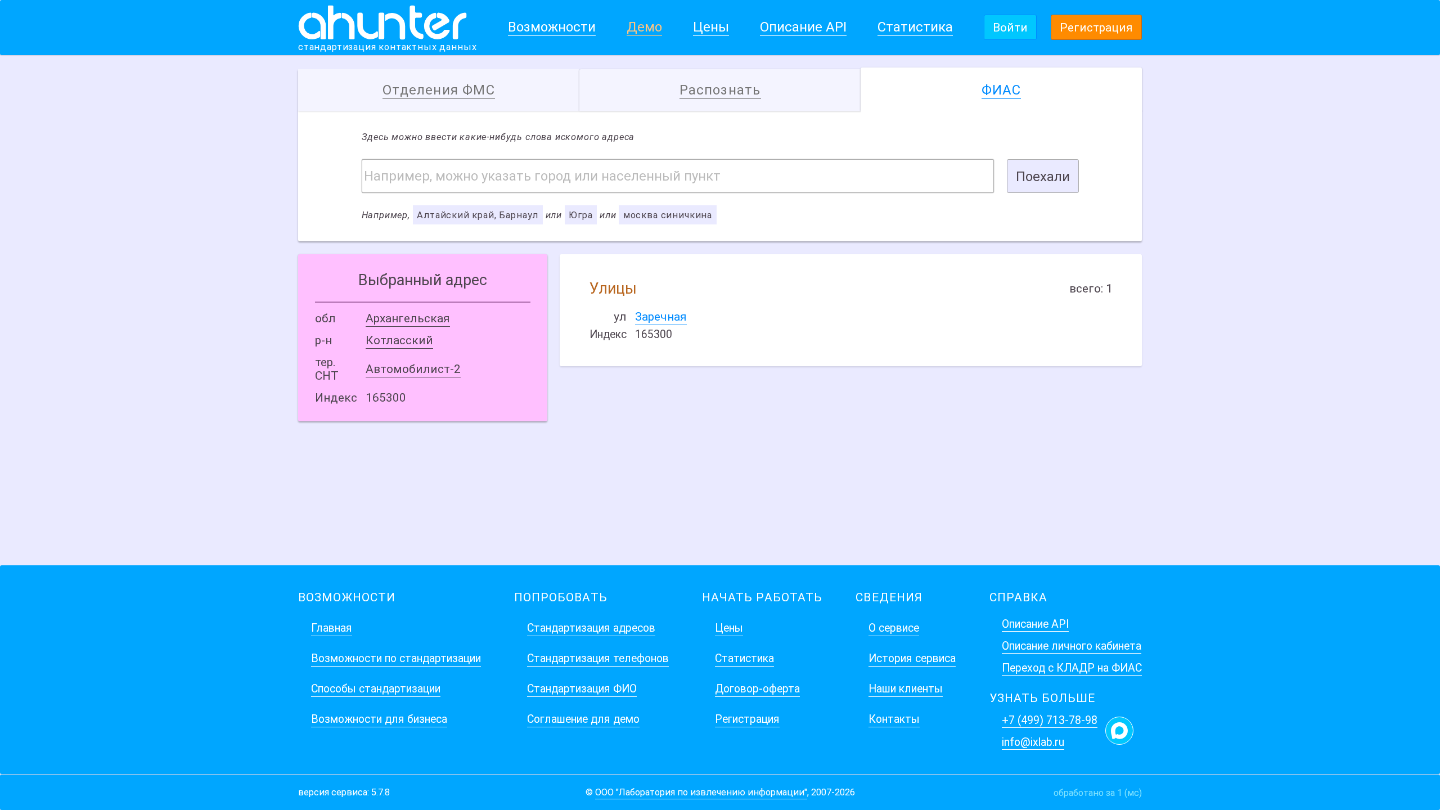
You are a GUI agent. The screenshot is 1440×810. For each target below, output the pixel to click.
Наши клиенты (905, 688)
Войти (1010, 27)
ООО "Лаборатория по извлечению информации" (701, 792)
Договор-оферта (757, 688)
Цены (711, 27)
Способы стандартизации (375, 688)
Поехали (1043, 176)
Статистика (915, 27)
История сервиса (912, 658)
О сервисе (893, 628)
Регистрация (1096, 27)
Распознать (720, 90)
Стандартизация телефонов (598, 658)
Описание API (803, 27)
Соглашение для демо (583, 719)
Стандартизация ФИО (582, 688)
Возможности (552, 27)
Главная (331, 628)
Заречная (661, 316)
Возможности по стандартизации (396, 658)
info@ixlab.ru (1033, 742)
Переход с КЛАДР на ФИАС (1072, 668)
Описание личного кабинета (1071, 646)
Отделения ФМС (438, 90)
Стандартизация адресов (591, 628)
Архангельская (408, 318)
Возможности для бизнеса (379, 719)
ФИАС (1002, 90)
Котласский (399, 340)
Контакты (894, 719)
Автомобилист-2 (413, 369)
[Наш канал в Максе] (1119, 731)
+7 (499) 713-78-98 (1049, 720)
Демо (644, 27)
